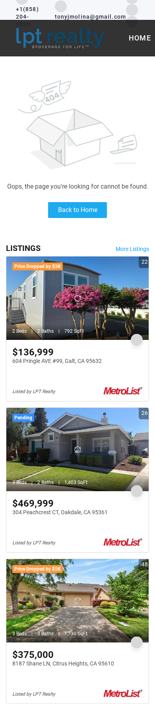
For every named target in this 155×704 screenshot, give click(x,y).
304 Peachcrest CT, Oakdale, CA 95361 (60, 512)
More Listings (132, 249)
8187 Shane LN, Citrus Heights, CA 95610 (63, 663)
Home (140, 38)
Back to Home (77, 210)
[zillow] (132, 9)
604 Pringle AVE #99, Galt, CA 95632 (57, 361)
